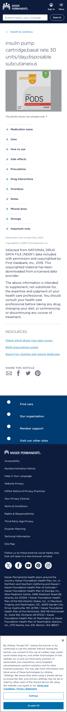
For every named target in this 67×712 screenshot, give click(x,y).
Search (57, 17)
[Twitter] (7, 565)
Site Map (9, 544)
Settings (33, 696)
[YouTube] (27, 565)
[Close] (63, 640)
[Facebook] (17, 565)
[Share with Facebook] (18, 373)
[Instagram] (47, 565)
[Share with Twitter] (28, 373)
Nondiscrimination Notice (19, 468)
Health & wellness (21, 31)
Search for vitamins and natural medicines (32, 354)
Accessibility (12, 461)
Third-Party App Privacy (18, 521)
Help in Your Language (18, 476)
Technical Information (17, 536)
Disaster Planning (14, 528)
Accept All (33, 705)
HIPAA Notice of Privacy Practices (24, 491)
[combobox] (25, 17)
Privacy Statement (26, 688)
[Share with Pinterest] (37, 373)
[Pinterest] (37, 565)
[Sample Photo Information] (46, 116)
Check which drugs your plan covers (29, 340)
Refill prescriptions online (21, 347)
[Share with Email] (8, 373)
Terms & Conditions (16, 506)
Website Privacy (14, 483)
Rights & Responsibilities (19, 513)
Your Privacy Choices (17, 498)
